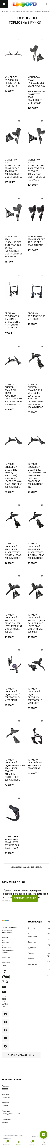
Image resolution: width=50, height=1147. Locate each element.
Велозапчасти (28, 11)
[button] (19, 38)
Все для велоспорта (13, 11)
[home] (2, 11)
